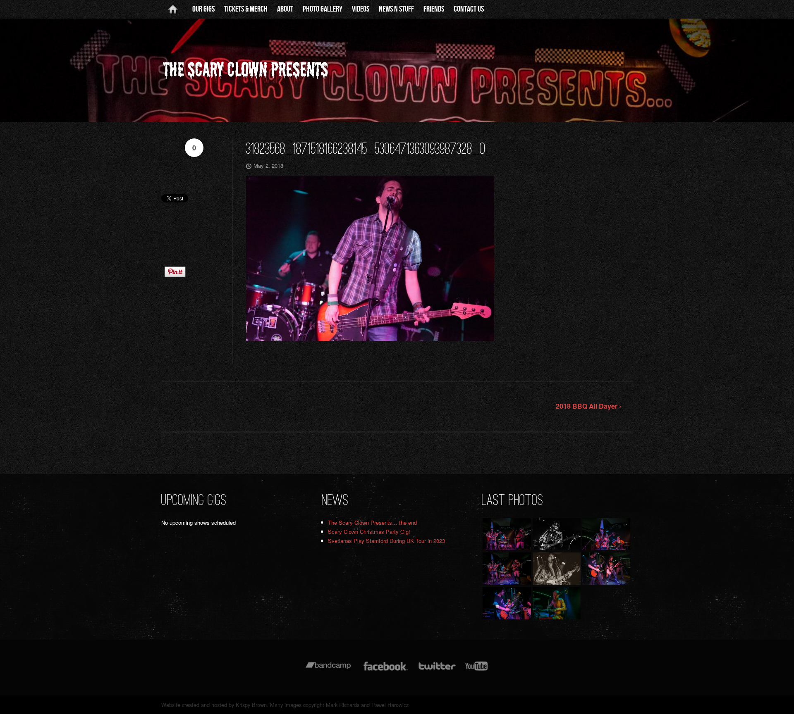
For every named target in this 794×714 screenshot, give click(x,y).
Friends (433, 9)
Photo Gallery (322, 9)
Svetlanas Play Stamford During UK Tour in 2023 (386, 541)
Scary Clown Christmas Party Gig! (369, 532)
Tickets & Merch (246, 9)
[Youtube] (477, 670)
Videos (360, 9)
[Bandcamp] (328, 670)
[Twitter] (436, 670)
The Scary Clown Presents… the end (372, 522)
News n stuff (396, 9)
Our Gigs (203, 9)
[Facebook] (385, 670)
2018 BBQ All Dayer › (588, 406)
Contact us (469, 9)
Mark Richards (342, 705)
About (285, 9)
